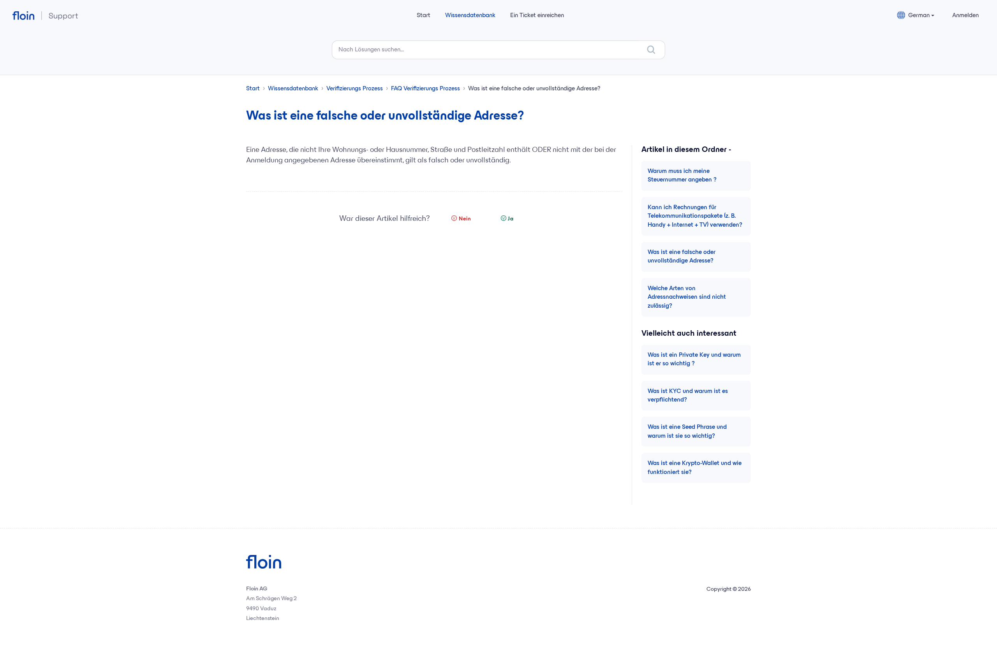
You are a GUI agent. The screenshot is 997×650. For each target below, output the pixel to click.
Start (423, 15)
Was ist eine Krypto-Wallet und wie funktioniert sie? (695, 468)
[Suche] (651, 50)
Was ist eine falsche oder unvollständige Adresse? (681, 257)
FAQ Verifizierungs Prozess (425, 89)
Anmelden (965, 15)
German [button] (919, 15)
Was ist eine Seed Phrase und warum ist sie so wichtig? (687, 432)
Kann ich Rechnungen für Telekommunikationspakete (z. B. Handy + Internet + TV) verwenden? (695, 216)
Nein (465, 219)
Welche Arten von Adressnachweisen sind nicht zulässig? (687, 297)
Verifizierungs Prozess (354, 89)
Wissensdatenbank (470, 15)
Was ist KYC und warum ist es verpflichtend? (688, 396)
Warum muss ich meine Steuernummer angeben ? (682, 176)
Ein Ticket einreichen (537, 15)
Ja (511, 219)
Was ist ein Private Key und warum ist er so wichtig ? (694, 359)
